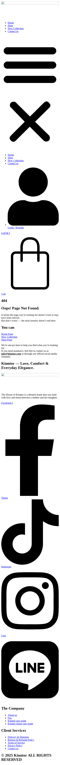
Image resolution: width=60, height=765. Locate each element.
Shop (10, 25)
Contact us (13, 31)
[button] (30, 93)
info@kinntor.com (11, 353)
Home (11, 22)
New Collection (16, 28)
